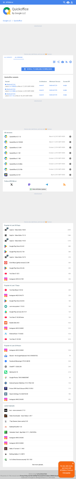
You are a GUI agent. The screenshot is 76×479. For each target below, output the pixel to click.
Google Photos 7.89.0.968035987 (19, 377)
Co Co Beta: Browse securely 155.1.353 (20, 459)
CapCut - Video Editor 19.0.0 (17, 241)
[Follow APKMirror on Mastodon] (29, 185)
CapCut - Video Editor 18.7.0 (17, 257)
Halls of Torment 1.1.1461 (16, 448)
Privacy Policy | (24, 475)
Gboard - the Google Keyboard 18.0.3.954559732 (23, 355)
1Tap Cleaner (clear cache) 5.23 (18, 421)
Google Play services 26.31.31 (18, 312)
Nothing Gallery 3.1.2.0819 (17, 454)
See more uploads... (38, 464)
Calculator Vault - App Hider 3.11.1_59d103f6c (22, 432)
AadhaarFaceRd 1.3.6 (15, 426)
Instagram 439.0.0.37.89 (16, 279)
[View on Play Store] (62, 62)
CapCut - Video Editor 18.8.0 (17, 230)
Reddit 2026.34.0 (14, 323)
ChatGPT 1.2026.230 (15, 366)
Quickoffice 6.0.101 (15, 175)
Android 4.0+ (53, 90)
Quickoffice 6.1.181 (15, 153)
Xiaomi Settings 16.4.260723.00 (18, 394)
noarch (41, 85)
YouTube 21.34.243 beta (16, 317)
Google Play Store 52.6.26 (16, 268)
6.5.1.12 (11, 96)
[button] (54, 62)
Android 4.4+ (53, 95)
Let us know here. (42, 474)
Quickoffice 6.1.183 (15, 158)
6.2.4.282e (12, 91)
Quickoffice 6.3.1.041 (16, 147)
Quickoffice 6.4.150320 (16, 142)
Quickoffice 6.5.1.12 (15, 136)
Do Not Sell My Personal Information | (40, 475)
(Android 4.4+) (11, 94)
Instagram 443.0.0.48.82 (16, 328)
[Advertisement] (38, 40)
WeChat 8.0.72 (13, 372)
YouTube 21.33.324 (15, 339)
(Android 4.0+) (11, 89)
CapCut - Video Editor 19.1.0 (17, 235)
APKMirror (9, 2)
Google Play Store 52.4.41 (16, 246)
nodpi (65, 85)
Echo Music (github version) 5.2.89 (19, 262)
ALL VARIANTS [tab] (8, 57)
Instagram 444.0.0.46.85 (16, 399)
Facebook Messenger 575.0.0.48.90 (19, 361)
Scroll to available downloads (39, 69)
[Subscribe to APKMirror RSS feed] (64, 185)
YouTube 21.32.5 (14, 273)
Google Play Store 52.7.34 (16, 251)
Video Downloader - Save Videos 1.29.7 (20, 416)
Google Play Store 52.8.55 (16, 301)
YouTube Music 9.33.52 (16, 290)
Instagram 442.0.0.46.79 (16, 295)
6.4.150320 (12, 86)
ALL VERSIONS (19, 57)
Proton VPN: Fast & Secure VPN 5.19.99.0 (21, 388)
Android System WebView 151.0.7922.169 (21, 383)
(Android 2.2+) (11, 84)
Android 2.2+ (53, 85)
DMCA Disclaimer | (56, 475)
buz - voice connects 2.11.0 (17, 410)
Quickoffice (18, 21)
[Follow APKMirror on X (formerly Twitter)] (11, 185)
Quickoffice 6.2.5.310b (16, 169)
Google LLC (20, 13)
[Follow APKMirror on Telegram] (47, 185)
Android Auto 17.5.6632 (16, 333)
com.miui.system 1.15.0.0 (16, 306)
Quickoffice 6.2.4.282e (16, 164)
